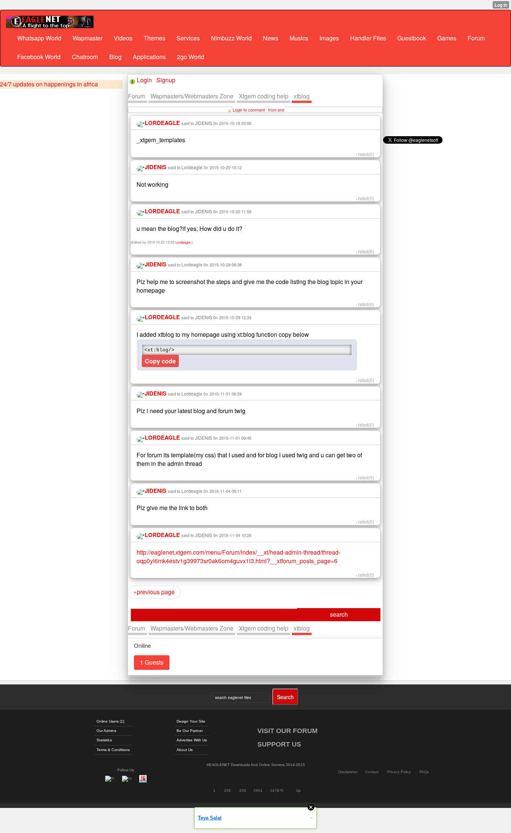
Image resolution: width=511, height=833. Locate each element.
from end (276, 110)
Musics (299, 38)
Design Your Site (191, 721)
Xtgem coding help (263, 96)
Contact (372, 772)
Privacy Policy (399, 772)
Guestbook (411, 38)
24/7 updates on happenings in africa (49, 84)
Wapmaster (87, 38)
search (339, 614)
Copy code (160, 361)
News (270, 38)
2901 (258, 790)
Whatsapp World (39, 38)
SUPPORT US (279, 744)
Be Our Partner (190, 731)
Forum (476, 38)
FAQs (424, 772)
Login (144, 80)
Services (188, 38)
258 (227, 790)
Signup (165, 80)
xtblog (302, 96)
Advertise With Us (192, 740)
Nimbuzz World (231, 38)
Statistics (104, 740)
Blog (115, 56)
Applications (149, 56)
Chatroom (85, 56)
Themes (154, 38)
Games (446, 38)
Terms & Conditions (113, 750)
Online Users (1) (110, 721)
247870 (277, 790)
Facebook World (39, 56)
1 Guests (151, 662)
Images (329, 38)
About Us (185, 750)
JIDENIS (203, 123)
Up (298, 790)
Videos (123, 38)
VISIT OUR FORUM (287, 731)
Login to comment (249, 110)
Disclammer (348, 772)
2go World (190, 56)
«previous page (154, 592)
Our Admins (106, 731)
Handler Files (368, 38)
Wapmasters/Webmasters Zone (191, 96)
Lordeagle (191, 167)
